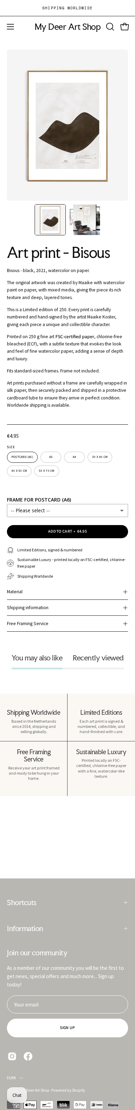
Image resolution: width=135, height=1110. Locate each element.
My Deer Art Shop (67, 27)
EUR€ (11, 1077)
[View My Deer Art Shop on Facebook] (28, 1056)
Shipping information (27, 608)
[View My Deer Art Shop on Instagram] (12, 1056)
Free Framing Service (27, 623)
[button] (109, 26)
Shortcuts (21, 902)
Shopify (78, 1090)
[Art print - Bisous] (50, 219)
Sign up (67, 1028)
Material (14, 592)
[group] (67, 8)
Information (25, 928)
